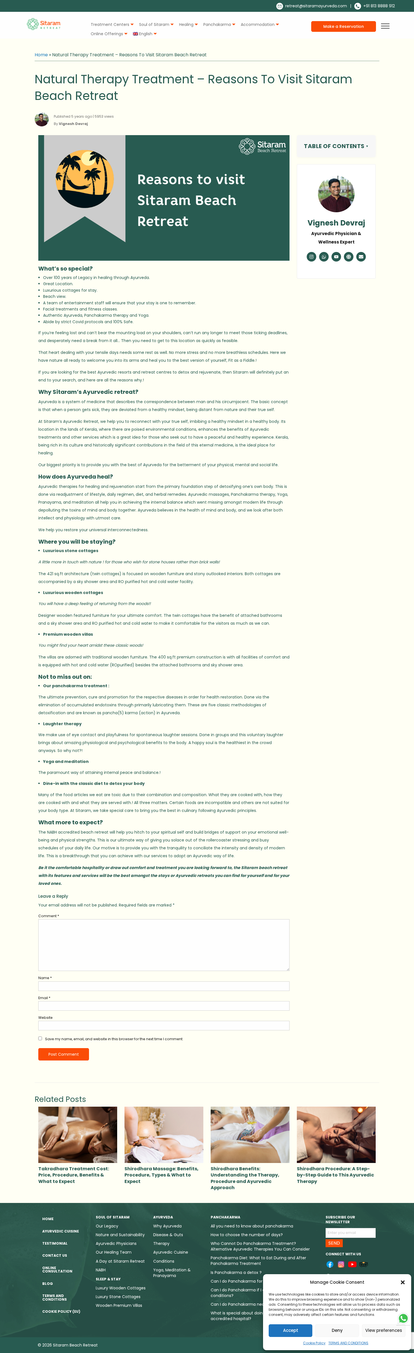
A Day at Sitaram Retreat (120, 1261)
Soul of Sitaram (154, 24)
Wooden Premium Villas (119, 1305)
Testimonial (55, 1243)
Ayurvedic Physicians (116, 1243)
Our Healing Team (114, 1252)
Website (45, 1017)
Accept (290, 1330)
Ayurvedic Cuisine (60, 1231)
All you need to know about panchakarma (252, 1226)
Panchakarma (217, 24)
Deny (337, 1330)
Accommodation (258, 24)
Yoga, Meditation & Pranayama (172, 1272)
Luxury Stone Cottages (118, 1297)
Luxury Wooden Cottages (121, 1288)
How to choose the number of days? (247, 1235)
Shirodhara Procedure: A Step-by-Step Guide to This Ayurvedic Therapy (335, 1175)
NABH (101, 1270)
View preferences (383, 1330)
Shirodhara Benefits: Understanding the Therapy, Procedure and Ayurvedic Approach (245, 1178)
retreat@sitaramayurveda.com (315, 6)
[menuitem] (111, 24)
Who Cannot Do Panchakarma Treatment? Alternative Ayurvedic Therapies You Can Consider (260, 1246)
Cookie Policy (314, 1343)
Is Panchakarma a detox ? (236, 1272)
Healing (186, 24)
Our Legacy (107, 1226)
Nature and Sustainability (120, 1235)
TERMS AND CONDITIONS (348, 1343)
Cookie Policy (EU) (61, 1311)
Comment (48, 916)
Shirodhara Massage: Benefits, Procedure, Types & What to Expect (161, 1175)
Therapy (161, 1243)
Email (44, 997)
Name (45, 977)
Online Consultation (57, 1269)
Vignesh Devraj (336, 223)
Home (41, 55)
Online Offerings (107, 34)
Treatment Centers (110, 24)
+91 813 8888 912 (378, 6)
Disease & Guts (168, 1235)
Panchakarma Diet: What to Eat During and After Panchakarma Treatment (258, 1260)
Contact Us (54, 1255)
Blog (47, 1283)
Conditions (163, 1261)
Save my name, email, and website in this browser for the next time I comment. (114, 1039)
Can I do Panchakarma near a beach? (248, 1304)
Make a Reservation (343, 26)
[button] (403, 1282)
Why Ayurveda (167, 1226)
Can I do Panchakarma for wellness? (246, 1281)
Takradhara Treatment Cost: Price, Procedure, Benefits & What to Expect (73, 1175)
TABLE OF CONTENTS (334, 146)
